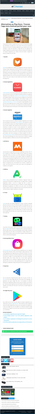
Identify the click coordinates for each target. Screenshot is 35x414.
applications (9, 328)
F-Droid (4, 203)
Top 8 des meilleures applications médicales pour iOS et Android (10, 400)
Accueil (2, 10)
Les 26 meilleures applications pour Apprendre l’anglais (14, 314)
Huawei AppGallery (6, 92)
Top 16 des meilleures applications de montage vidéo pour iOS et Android (18, 322)
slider (12, 328)
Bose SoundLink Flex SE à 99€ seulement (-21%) (14, 381)
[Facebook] (21, 3)
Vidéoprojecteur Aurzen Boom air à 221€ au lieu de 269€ (15, 377)
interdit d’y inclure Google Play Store (21, 95)
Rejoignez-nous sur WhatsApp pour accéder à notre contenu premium (16, 331)
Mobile (23, 10)
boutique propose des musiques (9, 134)
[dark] (32, 3)
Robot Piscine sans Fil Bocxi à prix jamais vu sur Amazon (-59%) (17, 370)
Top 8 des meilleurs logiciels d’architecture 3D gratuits (9, 404)
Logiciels (10, 10)
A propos (29, 412)
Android (4, 328)
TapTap (7, 228)
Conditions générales (22, 411)
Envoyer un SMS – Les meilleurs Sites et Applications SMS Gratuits (10, 402)
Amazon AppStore (19, 122)
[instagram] (29, 3)
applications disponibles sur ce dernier (10, 101)
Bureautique (19, 10)
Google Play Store (15, 303)
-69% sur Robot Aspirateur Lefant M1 (12, 366)
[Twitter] (24, 3)
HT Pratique (8, 18)
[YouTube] (22, 3)
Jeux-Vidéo (32, 10)
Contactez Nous (23, 412)
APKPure (4, 179)
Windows (27, 10)
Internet (14, 10)
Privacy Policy (29, 411)
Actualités (6, 10)
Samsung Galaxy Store (7, 250)
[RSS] (27, 3)
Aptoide (4, 67)
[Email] (26, 3)
